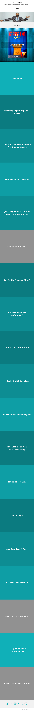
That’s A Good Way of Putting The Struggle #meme (17, 145)
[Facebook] (7, 703)
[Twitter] (11, 703)
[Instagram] (15, 703)
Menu (17, 8)
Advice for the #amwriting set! (17, 415)
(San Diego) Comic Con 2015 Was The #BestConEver (17, 212)
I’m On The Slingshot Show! (17, 280)
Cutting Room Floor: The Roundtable (17, 649)
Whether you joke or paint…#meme (17, 112)
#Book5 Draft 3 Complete (17, 381)
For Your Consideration (17, 583)
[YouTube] (18, 703)
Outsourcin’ (17, 78)
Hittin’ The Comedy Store (17, 347)
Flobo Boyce (17, 3)
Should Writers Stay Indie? (17, 616)
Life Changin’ (17, 515)
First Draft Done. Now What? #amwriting (17, 448)
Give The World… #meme (17, 179)
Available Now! (17, 45)
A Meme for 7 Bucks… (17, 246)
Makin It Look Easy (17, 482)
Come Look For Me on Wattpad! (17, 313)
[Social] (26, 703)
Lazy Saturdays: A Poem (17, 549)
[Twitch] (22, 703)
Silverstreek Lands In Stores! (17, 683)
